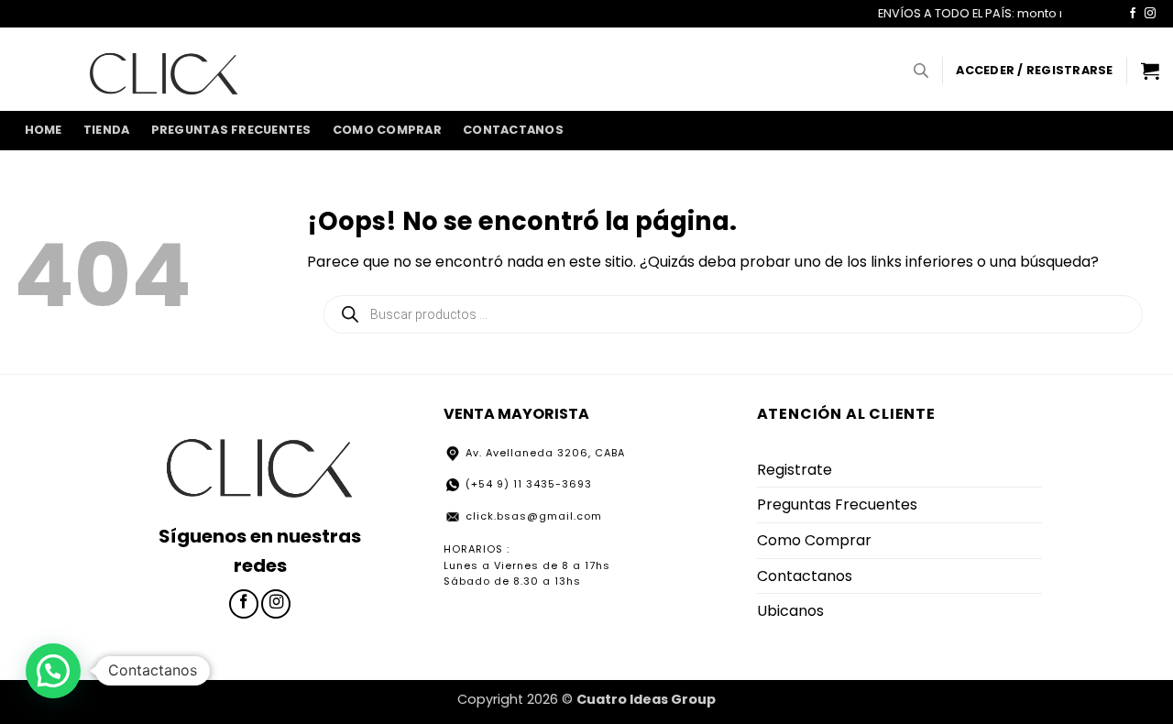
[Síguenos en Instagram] (1150, 13)
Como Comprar (387, 129)
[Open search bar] (921, 70)
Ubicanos (790, 610)
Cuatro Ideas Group (646, 699)
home (43, 129)
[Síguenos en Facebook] (1132, 13)
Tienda (106, 129)
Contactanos (513, 129)
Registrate (794, 469)
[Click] (164, 68)
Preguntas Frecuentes (231, 129)
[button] (1034, 70)
